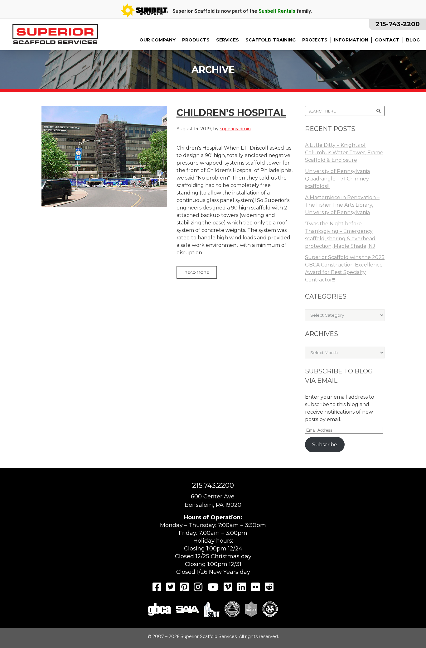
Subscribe (324, 445)
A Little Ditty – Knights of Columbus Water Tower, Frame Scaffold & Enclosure (344, 152)
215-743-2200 (397, 24)
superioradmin (235, 129)
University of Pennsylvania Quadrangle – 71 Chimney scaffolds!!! (337, 178)
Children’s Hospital (231, 112)
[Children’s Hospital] (104, 156)
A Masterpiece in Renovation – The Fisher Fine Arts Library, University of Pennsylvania (342, 204)
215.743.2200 (213, 485)
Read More (197, 272)
